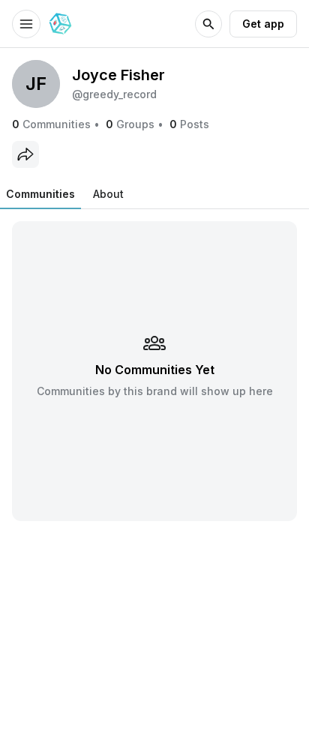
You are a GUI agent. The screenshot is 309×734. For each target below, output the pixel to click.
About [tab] (108, 193)
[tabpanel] (154, 370)
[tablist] (65, 194)
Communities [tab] (40, 193)
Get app (263, 23)
